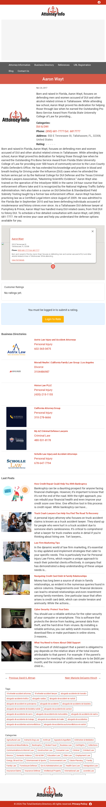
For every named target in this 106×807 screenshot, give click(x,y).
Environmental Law (58, 760)
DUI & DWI (42, 126)
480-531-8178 (42, 440)
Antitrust (46, 740)
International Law (71, 771)
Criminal (75, 750)
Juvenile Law (88, 771)
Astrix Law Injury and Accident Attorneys (55, 339)
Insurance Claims (13, 771)
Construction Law (44, 750)
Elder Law (68, 755)
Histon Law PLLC (43, 385)
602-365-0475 (42, 348)
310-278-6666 (42, 417)
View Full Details (18, 260)
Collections (92, 745)
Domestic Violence (24, 755)
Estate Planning (76, 760)
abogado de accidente (49, 704)
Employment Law (82, 755)
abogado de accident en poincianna (21, 704)
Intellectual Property (52, 771)
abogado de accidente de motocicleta (52, 714)
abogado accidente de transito (73, 693)
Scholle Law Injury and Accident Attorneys (55, 454)
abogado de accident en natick (62, 698)
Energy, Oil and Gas (14, 760)
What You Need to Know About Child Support (57, 642)
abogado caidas (39, 698)
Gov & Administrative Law (51, 766)
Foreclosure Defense (28, 766)
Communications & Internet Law (20, 750)
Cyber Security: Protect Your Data (51, 609)
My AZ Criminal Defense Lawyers (51, 431)
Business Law (66, 745)
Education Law (53, 755)
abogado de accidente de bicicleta (76, 704)
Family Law (11, 766)
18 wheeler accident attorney (18, 693)
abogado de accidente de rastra (84, 714)
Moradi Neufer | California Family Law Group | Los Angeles (64, 362)
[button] (53, 267)
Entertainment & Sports (36, 760)
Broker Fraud (50, 745)
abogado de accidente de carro (19, 714)
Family (89, 760)
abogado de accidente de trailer (51, 719)
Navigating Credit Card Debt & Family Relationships (60, 576)
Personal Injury (43, 344)
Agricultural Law (13, 740)
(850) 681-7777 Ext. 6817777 (63, 131)
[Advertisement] (53, 41)
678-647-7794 (42, 463)
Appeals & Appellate (62, 740)
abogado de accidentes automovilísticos (23, 724)
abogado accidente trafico (17, 698)
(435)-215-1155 (43, 394)
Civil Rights (80, 745)
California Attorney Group (47, 408)
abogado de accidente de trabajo (20, 719)
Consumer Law (62, 750)
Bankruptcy (37, 745)
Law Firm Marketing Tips (47, 543)
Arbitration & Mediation (84, 740)
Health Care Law (73, 766)
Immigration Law (91, 766)
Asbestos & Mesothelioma (17, 745)
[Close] (92, 231)
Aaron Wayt (18, 238)
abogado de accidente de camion (58, 709)
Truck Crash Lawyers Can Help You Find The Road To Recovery (66, 513)
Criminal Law (42, 435)
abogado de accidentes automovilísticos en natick (65, 724)
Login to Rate (53, 319)
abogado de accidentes (77, 719)
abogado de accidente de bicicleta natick (23, 709)
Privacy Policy (79, 803)
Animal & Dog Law (31, 740)
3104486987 (41, 371)
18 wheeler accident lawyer (46, 693)
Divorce (38, 367)
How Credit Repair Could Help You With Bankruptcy (60, 484)
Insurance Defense (32, 771)
